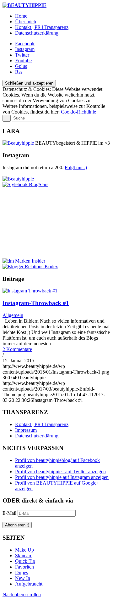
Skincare (23, 555)
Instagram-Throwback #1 (36, 303)
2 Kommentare (17, 349)
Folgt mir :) (76, 167)
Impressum (26, 430)
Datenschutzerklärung (36, 435)
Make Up (24, 550)
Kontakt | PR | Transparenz (41, 424)
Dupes (21, 572)
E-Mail (10, 513)
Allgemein (13, 315)
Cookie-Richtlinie (78, 111)
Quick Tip (25, 561)
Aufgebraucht (28, 583)
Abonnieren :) (17, 525)
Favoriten (24, 566)
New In (22, 578)
